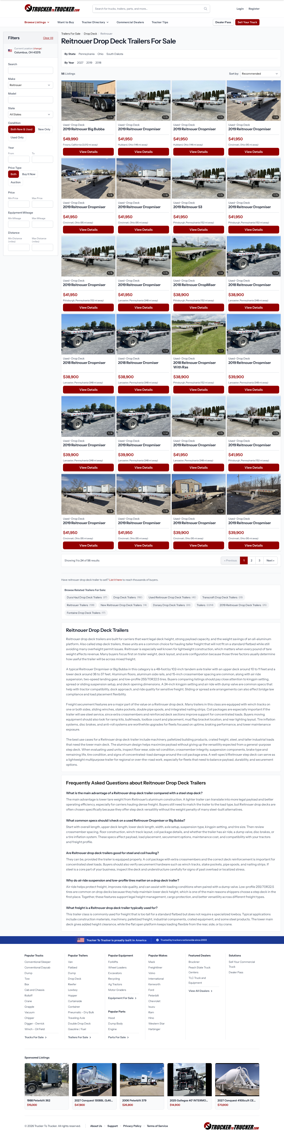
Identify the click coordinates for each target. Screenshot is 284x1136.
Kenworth (154, 984)
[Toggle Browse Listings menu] (48, 22)
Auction (15, 182)
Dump (28, 973)
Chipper (29, 1018)
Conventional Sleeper (38, 962)
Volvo (151, 973)
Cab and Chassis (34, 990)
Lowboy (72, 990)
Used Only (17, 137)
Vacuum (30, 1012)
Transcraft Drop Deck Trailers (222, 597)
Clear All (48, 38)
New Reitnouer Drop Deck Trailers (124, 605)
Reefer (72, 984)
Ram (151, 1012)
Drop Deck (90, 33)
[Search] (205, 9)
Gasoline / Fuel (77, 1029)
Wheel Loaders (117, 967)
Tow (27, 978)
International (156, 978)
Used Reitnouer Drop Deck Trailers (172, 597)
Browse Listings (35, 22)
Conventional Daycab (37, 967)
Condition (14, 123)
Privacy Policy (132, 1126)
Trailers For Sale (70, 33)
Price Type (14, 167)
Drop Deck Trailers (127, 597)
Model (12, 93)
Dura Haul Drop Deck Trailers (87, 597)
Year (11, 147)
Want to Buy (65, 22)
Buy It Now (28, 174)
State (11, 108)
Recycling (114, 978)
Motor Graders (117, 990)
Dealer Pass (223, 22)
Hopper (72, 995)
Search (12, 64)
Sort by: (234, 73)
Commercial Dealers (130, 22)
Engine (112, 1029)
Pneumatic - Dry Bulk (81, 1012)
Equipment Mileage (20, 212)
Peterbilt (153, 995)
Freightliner (155, 967)
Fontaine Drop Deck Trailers (86, 613)
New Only (44, 129)
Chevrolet (154, 1001)
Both (13, 174)
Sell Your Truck (247, 22)
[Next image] (111, 100)
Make (11, 79)
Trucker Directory (93, 22)
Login (240, 8)
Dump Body (115, 1023)
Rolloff (28, 995)
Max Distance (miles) (39, 240)
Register (254, 8)
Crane (28, 1001)
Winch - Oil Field (35, 1029)
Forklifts (113, 962)
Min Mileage (14, 218)
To (33, 153)
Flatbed (72, 967)
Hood (111, 1018)
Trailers (205, 605)
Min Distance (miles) (15, 240)
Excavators (115, 973)
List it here (115, 580)
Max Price (37, 198)
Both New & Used (21, 129)
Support (112, 1126)
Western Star (156, 1023)
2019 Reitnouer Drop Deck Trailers (243, 605)
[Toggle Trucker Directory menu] (107, 22)
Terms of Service (157, 1126)
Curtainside (75, 1001)
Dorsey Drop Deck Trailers (171, 605)
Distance (14, 232)
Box (27, 984)
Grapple (29, 1006)
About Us (96, 1126)
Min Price (13, 198)
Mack (151, 962)
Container (74, 1006)
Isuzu (151, 1006)
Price (11, 192)
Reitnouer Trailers (80, 605)
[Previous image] (65, 100)
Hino (151, 1018)
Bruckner (194, 962)
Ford (151, 990)
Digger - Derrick (34, 1023)
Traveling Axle (76, 1018)
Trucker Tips (160, 22)
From (11, 153)
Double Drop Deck (79, 1023)
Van (70, 962)
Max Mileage (38, 218)
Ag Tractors (115, 984)
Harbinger (154, 1029)
